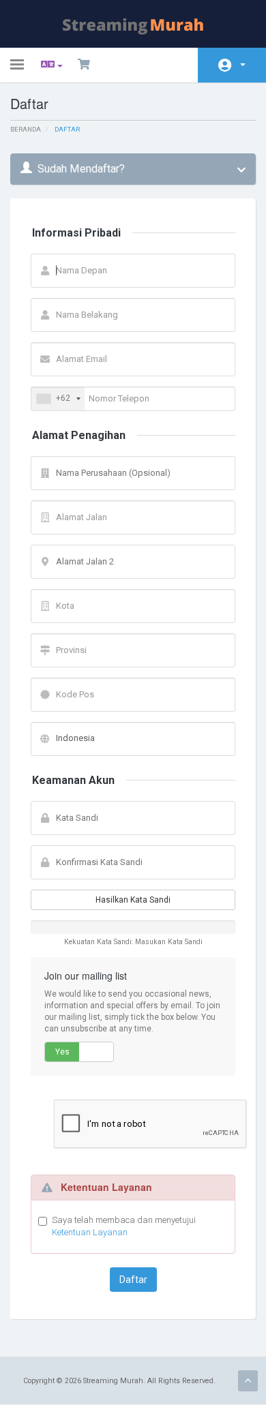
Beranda (25, 129)
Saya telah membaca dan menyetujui (124, 1226)
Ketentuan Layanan (90, 1232)
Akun (232, 65)
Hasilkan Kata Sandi (133, 900)
